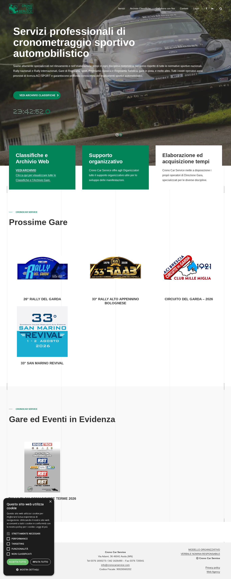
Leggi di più (42, 526)
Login (196, 8)
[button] (29, 569)
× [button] (50, 501)
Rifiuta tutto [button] (40, 561)
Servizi (121, 8)
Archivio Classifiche (140, 8)
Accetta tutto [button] (17, 561)
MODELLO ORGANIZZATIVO (204, 549)
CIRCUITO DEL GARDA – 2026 (189, 299)
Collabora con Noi (165, 8)
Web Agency (213, 571)
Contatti (184, 8)
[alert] (28, 537)
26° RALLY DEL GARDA (42, 299)
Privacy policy (212, 567)
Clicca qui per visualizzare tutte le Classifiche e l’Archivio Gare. (36, 175)
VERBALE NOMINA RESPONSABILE (200, 553)
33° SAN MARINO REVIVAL (42, 363)
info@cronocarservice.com (115, 565)
